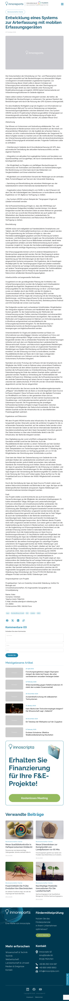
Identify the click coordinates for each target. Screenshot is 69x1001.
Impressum (29, 997)
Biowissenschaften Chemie (15, 12)
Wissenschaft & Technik (16, 952)
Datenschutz (39, 997)
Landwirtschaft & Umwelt (17, 963)
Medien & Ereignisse (14, 966)
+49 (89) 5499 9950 (47, 967)
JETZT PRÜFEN (43, 935)
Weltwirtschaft (12, 959)
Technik (9, 956)
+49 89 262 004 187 (48, 964)
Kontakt (8, 970)
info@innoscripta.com (49, 971)
